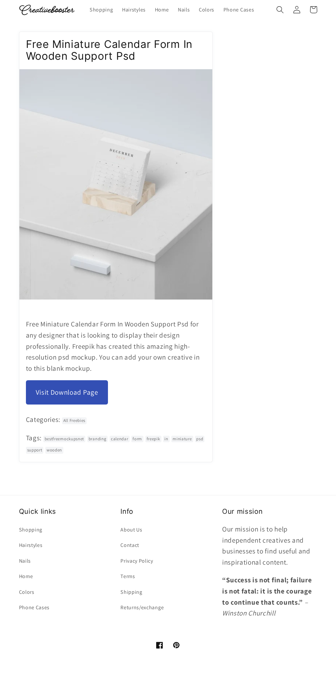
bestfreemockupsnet (64, 439)
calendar (119, 439)
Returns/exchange (142, 607)
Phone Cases (34, 607)
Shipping (131, 592)
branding (98, 439)
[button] (280, 9)
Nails (25, 560)
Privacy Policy (136, 560)
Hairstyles (31, 545)
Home (26, 576)
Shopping (31, 529)
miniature (182, 439)
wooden (54, 450)
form (137, 439)
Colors (26, 592)
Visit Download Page (67, 392)
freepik (153, 439)
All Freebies (74, 420)
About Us (131, 529)
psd (199, 439)
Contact (129, 545)
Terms (127, 576)
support (34, 450)
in (166, 439)
